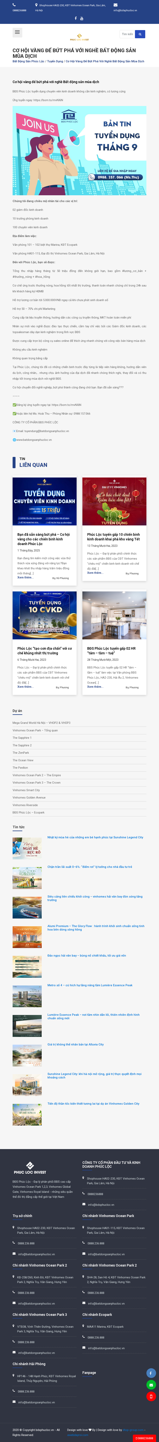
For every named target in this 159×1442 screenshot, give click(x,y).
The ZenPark (21, 752)
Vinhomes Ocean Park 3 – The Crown (36, 782)
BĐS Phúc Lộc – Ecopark (28, 812)
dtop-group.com (133, 1430)
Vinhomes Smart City (26, 790)
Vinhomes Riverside (25, 805)
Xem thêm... (25, 577)
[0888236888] (150, 1397)
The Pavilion (20, 767)
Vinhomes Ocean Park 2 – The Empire (37, 775)
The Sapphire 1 (22, 738)
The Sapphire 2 (22, 745)
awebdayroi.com (77, 1435)
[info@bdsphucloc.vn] (151, 1385)
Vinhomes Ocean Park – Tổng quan (35, 730)
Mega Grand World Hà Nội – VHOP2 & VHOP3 (41, 723)
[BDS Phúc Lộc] (150, 1373)
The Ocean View (23, 760)
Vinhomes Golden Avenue (29, 797)
